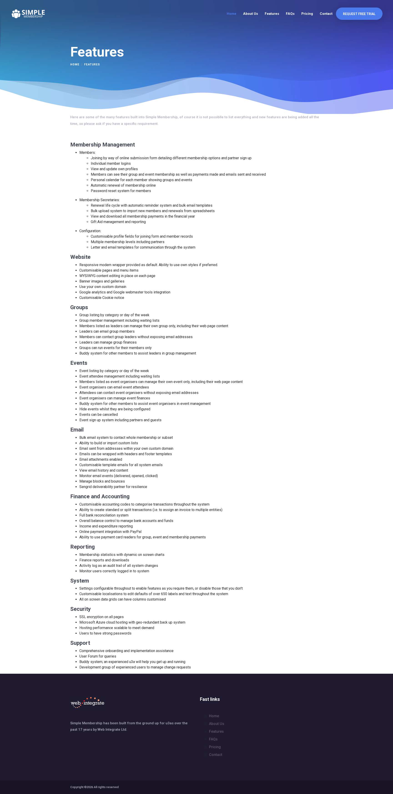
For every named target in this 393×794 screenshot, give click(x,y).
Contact (326, 14)
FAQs (290, 14)
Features (272, 14)
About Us (250, 14)
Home (231, 14)
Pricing (307, 14)
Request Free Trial (359, 14)
